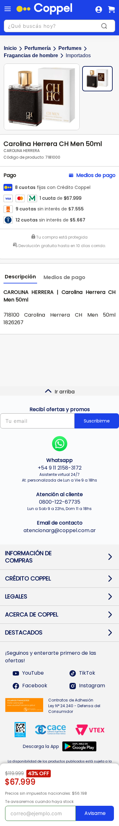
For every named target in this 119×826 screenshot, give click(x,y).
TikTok (87, 673)
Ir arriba (65, 391)
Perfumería (37, 48)
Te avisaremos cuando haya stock (39, 801)
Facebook (34, 685)
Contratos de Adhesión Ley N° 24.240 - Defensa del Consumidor (74, 705)
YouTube (33, 673)
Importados (78, 55)
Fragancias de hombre (31, 55)
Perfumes (70, 48)
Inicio (10, 48)
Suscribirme (97, 421)
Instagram (92, 685)
